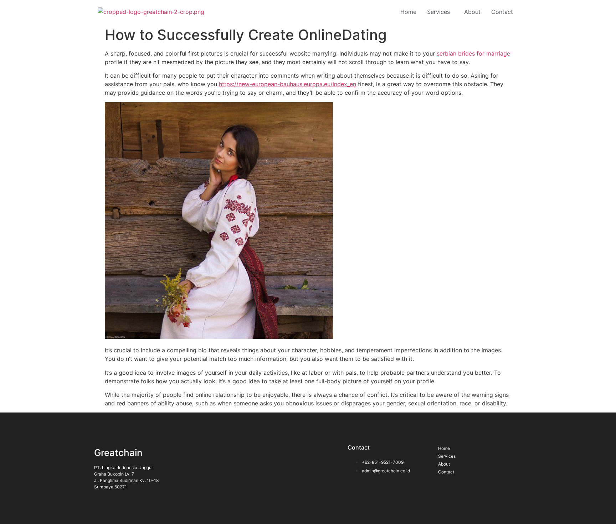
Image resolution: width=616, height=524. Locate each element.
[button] (440, 12)
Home (408, 11)
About (472, 11)
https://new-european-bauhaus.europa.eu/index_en (287, 84)
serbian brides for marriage (473, 53)
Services (438, 11)
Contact (502, 11)
